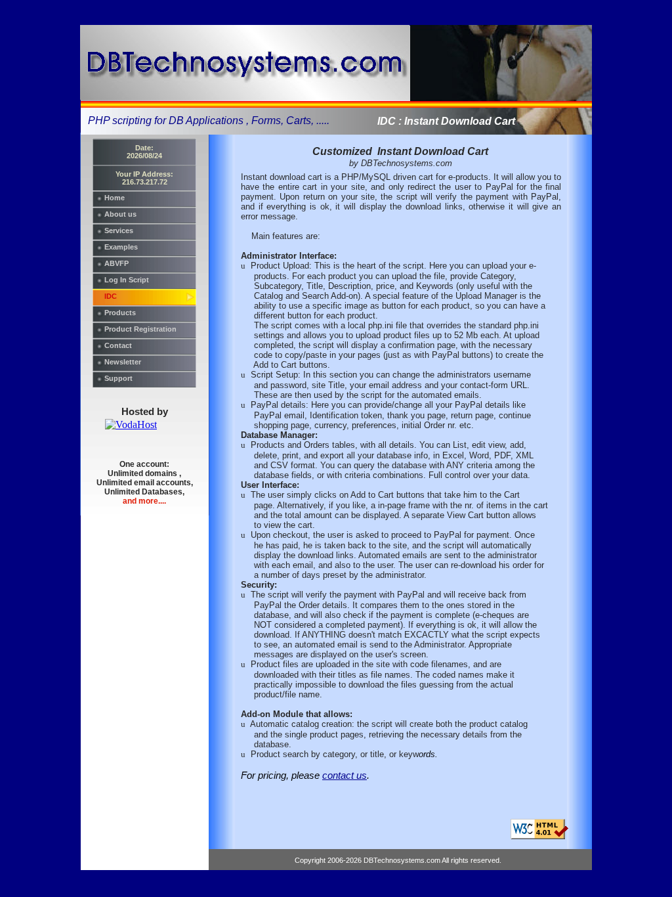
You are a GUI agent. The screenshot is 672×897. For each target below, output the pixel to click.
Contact (118, 345)
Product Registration (140, 329)
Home (114, 198)
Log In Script (126, 280)
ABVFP (116, 263)
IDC (110, 296)
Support (118, 378)
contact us (344, 775)
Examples (121, 247)
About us (120, 214)
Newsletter (122, 362)
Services (118, 230)
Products (120, 313)
